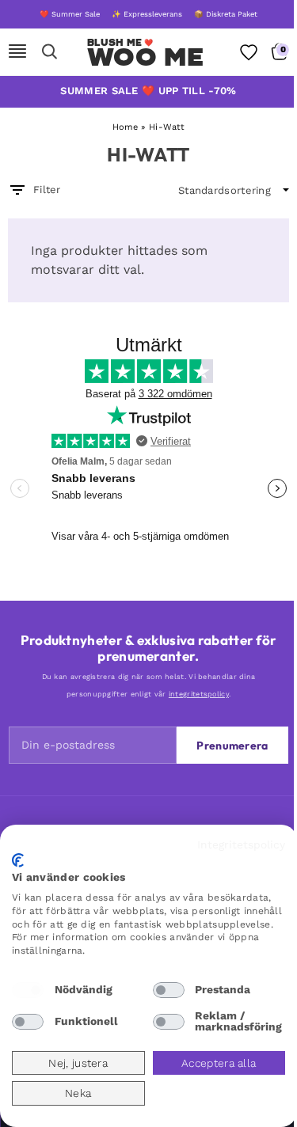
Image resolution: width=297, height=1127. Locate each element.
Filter (47, 189)
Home (125, 127)
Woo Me (145, 57)
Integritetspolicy (241, 844)
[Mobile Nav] (17, 52)
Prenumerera (232, 745)
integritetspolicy (199, 694)
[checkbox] (28, 990)
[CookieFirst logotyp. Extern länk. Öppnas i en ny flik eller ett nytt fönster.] (18, 860)
